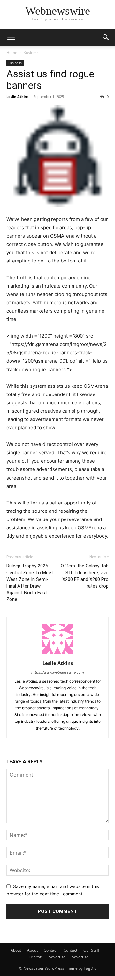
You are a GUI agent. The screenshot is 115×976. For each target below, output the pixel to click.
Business (31, 52)
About (16, 950)
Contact (50, 950)
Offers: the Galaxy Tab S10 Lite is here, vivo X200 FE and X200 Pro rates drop (85, 576)
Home (11, 52)
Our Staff (91, 950)
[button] (11, 37)
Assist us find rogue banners (50, 79)
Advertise (57, 957)
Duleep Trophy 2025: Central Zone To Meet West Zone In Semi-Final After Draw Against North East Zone (29, 582)
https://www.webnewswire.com (57, 672)
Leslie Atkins (17, 96)
